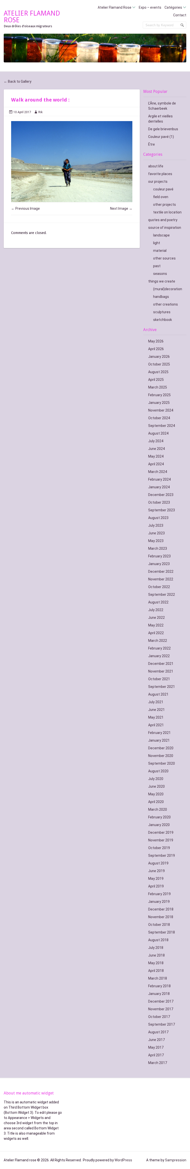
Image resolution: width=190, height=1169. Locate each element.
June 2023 (156, 533)
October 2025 (159, 364)
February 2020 (159, 817)
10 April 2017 (22, 112)
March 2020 (157, 809)
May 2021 (156, 717)
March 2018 (157, 978)
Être (151, 144)
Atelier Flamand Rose (114, 7)
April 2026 (156, 349)
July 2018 (155, 948)
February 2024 (159, 479)
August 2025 (158, 372)
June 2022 (156, 618)
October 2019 (159, 848)
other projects (164, 205)
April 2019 (156, 886)
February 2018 (159, 986)
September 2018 (161, 932)
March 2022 (157, 641)
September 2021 (161, 687)
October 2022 (159, 587)
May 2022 (156, 625)
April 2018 (156, 971)
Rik (40, 112)
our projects (157, 181)
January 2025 (159, 403)
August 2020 (158, 771)
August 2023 (158, 518)
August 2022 (158, 602)
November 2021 (160, 671)
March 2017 (157, 1063)
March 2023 (157, 548)
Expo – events (150, 7)
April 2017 (156, 1055)
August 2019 (158, 863)
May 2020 (156, 794)
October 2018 (159, 925)
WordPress (123, 1160)
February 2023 (159, 556)
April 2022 (156, 633)
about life (155, 166)
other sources (164, 258)
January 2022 (159, 656)
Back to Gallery (17, 81)
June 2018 (156, 955)
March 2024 (157, 472)
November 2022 (160, 579)
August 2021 (158, 694)
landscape (161, 235)
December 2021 (160, 664)
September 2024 (161, 426)
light (156, 243)
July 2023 (155, 525)
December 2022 (160, 571)
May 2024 (156, 456)
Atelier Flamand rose (32, 16)
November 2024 (160, 410)
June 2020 (156, 786)
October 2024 (159, 418)
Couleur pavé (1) (161, 137)
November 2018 (160, 917)
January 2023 (159, 564)
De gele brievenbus (163, 129)
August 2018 (158, 940)
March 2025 (157, 387)
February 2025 (159, 395)
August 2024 (158, 433)
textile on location (167, 212)
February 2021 (159, 733)
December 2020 (160, 748)
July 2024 (155, 441)
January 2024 (159, 487)
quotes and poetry (162, 220)
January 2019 (159, 902)
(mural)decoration (167, 289)
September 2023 (161, 510)
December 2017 (160, 1001)
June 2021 (156, 710)
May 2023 (156, 541)
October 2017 (159, 1017)
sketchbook (162, 320)
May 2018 (156, 963)
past (157, 266)
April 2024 (156, 464)
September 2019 (161, 855)
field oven (160, 197)
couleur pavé (163, 189)
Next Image (121, 208)
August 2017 (158, 1032)
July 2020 (155, 779)
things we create (161, 281)
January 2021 (159, 740)
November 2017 (160, 1009)
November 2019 (160, 840)
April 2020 (156, 802)
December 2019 (160, 832)
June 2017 (156, 1040)
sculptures (161, 312)
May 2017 (156, 1047)
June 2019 (156, 871)
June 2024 (156, 449)
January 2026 (159, 357)
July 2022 (155, 610)
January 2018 (159, 994)
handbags (161, 297)
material (159, 251)
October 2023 (159, 502)
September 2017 (161, 1024)
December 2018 (160, 909)
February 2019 (159, 894)
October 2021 (159, 679)
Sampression (175, 1160)
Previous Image (25, 208)
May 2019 (156, 879)
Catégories (173, 7)
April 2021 (156, 725)
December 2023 (160, 495)
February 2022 (159, 648)
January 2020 (159, 825)
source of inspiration (164, 228)
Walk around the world (39, 100)
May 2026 (156, 341)
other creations (165, 304)
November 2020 (160, 756)
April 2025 (156, 380)
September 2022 (161, 595)
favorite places (160, 174)
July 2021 (155, 702)
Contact (179, 15)
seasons (160, 274)
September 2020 (161, 763)
